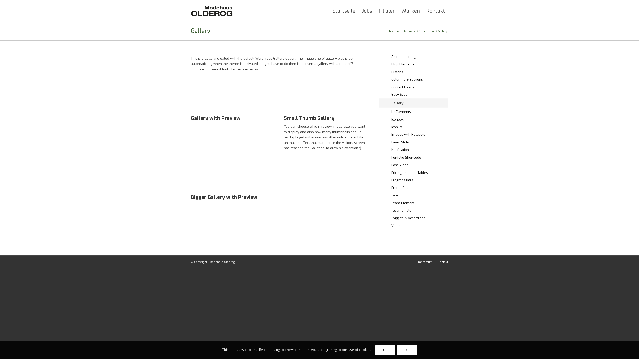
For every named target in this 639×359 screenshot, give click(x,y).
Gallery (200, 31)
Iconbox (397, 119)
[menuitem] (344, 11)
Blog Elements (402, 64)
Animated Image (404, 57)
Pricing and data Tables (409, 173)
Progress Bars (402, 180)
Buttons (397, 72)
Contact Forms (402, 87)
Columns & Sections (407, 79)
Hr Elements (401, 112)
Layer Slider (400, 142)
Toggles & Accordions (408, 218)
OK (385, 350)
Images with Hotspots (408, 134)
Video (395, 226)
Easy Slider (400, 94)
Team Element (402, 203)
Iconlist (396, 127)
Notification (400, 150)
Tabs (395, 195)
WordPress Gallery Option (275, 58)
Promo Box (399, 188)
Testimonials (401, 210)
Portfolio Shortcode (406, 157)
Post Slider (399, 165)
